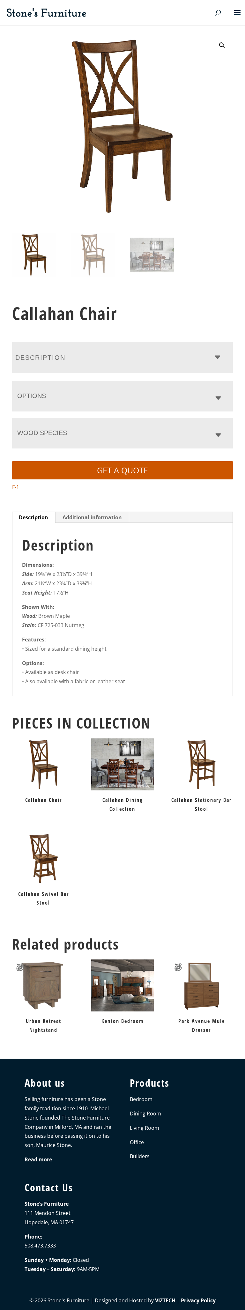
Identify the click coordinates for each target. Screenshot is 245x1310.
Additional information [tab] (92, 517)
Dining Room (145, 1113)
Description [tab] (33, 517)
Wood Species (42, 432)
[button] (222, 45)
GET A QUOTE (122, 470)
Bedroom (141, 1099)
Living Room (144, 1127)
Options (31, 395)
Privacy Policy (198, 1300)
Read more (38, 1159)
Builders (140, 1156)
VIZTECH (165, 1300)
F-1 (15, 487)
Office (137, 1142)
